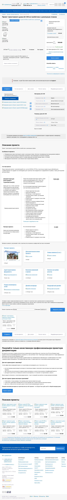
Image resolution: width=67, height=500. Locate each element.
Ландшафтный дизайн (54, 285)
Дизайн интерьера (31, 285)
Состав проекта (34, 10)
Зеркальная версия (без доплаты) (54, 22)
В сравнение (54, 14)
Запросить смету (57, 309)
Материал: (38, 309)
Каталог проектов (7, 10)
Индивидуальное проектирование (21, 10)
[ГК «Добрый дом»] (6, 4)
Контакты (62, 10)
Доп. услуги (52, 10)
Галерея (57, 10)
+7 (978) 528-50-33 (33, 3)
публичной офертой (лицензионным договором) (26, 339)
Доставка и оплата (43, 10)
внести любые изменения (29, 135)
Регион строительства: (7, 309)
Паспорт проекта (9, 248)
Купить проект (55, 58)
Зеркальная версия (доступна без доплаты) (10, 95)
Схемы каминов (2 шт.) (54, 252)
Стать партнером (6, 305)
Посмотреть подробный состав (30, 221)
